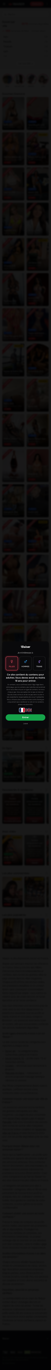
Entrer (25, 717)
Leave (25, 723)
